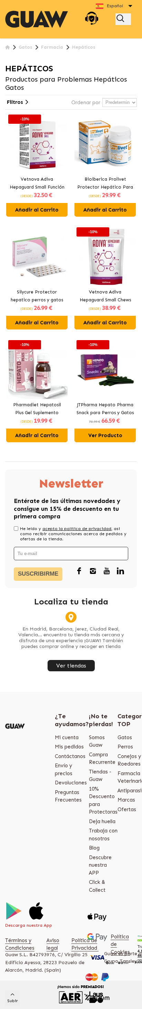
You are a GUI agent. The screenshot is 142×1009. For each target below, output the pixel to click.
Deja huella (102, 821)
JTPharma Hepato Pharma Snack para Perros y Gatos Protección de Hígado (105, 409)
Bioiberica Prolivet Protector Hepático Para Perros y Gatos (105, 184)
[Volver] (7, 47)
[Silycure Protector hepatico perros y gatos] (37, 255)
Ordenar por (85, 102)
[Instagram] (92, 571)
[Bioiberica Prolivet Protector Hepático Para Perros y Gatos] (105, 142)
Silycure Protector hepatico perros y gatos (37, 295)
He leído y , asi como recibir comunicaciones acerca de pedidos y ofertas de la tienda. (73, 533)
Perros (125, 747)
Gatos (125, 737)
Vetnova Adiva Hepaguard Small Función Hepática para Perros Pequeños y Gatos (37, 184)
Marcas (126, 800)
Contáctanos (70, 756)
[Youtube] (106, 571)
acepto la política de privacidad (76, 528)
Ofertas (127, 809)
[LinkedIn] (120, 571)
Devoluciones (71, 783)
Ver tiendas (71, 665)
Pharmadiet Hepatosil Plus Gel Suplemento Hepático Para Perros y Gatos (37, 409)
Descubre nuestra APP (100, 865)
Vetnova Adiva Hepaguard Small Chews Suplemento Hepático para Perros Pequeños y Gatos (105, 296)
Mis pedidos (69, 747)
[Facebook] (78, 571)
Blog (94, 848)
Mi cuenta (67, 737)
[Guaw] (36, 19)
